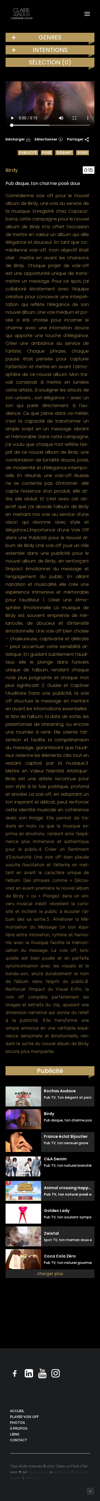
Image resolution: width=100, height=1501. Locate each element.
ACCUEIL (17, 1411)
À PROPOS (19, 1428)
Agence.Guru (38, 1472)
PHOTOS (17, 1423)
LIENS (14, 1434)
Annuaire (31, 1478)
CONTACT (18, 1440)
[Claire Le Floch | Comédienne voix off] (21, 13)
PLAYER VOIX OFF (24, 1417)
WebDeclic (62, 1472)
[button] (87, 13)
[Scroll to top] (90, 1491)
